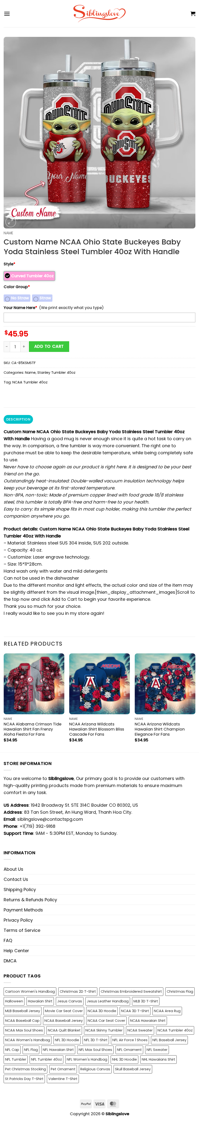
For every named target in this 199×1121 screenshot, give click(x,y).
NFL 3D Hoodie (67, 1040)
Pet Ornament (63, 1069)
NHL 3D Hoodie (124, 1059)
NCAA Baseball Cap (22, 1020)
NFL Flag (31, 1049)
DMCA (10, 961)
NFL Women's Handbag (87, 1059)
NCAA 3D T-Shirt (135, 1010)
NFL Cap (12, 1049)
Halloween (14, 1001)
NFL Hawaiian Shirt (58, 1049)
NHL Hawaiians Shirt (158, 1059)
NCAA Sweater (140, 1030)
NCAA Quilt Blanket (64, 1030)
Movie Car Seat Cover (64, 1010)
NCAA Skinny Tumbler (104, 1030)
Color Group (17, 287)
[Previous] (4, 702)
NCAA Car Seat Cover (106, 1020)
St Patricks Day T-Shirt (24, 1078)
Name (8, 233)
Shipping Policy (20, 889)
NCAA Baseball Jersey (63, 1020)
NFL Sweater (157, 1049)
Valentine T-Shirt (62, 1078)
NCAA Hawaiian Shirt (148, 1020)
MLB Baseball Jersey (22, 1010)
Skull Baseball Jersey (133, 1069)
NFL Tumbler (15, 1059)
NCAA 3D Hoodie (102, 1010)
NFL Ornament (129, 1049)
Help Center (16, 951)
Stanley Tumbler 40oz (56, 372)
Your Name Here (20, 307)
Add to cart (49, 346)
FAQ (8, 940)
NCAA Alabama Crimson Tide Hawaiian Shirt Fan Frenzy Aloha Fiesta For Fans (32, 729)
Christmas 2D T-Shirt (78, 991)
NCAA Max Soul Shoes (24, 1030)
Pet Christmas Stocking (25, 1069)
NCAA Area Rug (167, 1010)
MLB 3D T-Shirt (145, 1001)
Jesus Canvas (69, 1001)
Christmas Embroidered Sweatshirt (131, 991)
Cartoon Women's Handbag (30, 991)
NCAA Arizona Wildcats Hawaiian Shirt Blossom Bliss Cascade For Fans (96, 729)
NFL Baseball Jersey (169, 1040)
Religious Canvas (95, 1069)
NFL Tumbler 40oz (46, 1059)
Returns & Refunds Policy (30, 900)
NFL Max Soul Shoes (95, 1049)
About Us (13, 869)
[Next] (195, 702)
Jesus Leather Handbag (108, 1001)
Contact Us (16, 879)
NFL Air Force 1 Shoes (130, 1040)
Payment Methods (23, 910)
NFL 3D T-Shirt (96, 1040)
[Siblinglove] (99, 13)
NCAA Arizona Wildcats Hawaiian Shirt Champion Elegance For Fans (160, 729)
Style (9, 264)
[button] (7, 13)
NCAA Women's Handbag (27, 1040)
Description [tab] (18, 419)
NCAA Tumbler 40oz (30, 382)
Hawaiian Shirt (40, 1001)
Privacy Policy (18, 920)
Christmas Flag (180, 991)
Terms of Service (22, 930)
